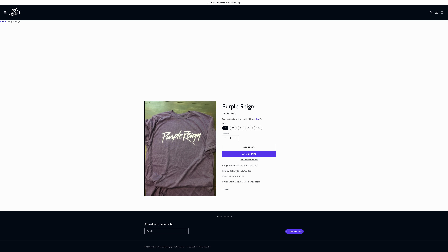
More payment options (249, 160)
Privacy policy (191, 247)
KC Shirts (154, 247)
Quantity (225, 133)
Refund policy (179, 247)
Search (219, 217)
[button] (5, 12)
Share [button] (226, 189)
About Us (228, 217)
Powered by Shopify (165, 247)
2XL (258, 128)
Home (3, 21)
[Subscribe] (185, 231)
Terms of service (204, 247)
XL (249, 128)
